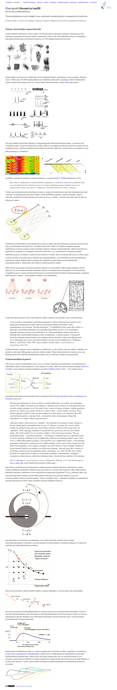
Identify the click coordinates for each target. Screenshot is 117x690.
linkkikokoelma (83, 2)
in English (8, 2)
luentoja (39, 2)
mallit (46, 2)
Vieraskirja (29, 686)
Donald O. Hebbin (60, 178)
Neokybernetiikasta (20, 686)
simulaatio (52, 2)
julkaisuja (73, 2)
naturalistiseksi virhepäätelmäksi (27, 654)
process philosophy (17, 463)
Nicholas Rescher (60, 396)
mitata (67, 82)
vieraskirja (93, 2)
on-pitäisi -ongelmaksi (68, 651)
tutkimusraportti (63, 2)
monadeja (8, 398)
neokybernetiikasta (29, 2)
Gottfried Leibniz (54, 369)
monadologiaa (79, 396)
